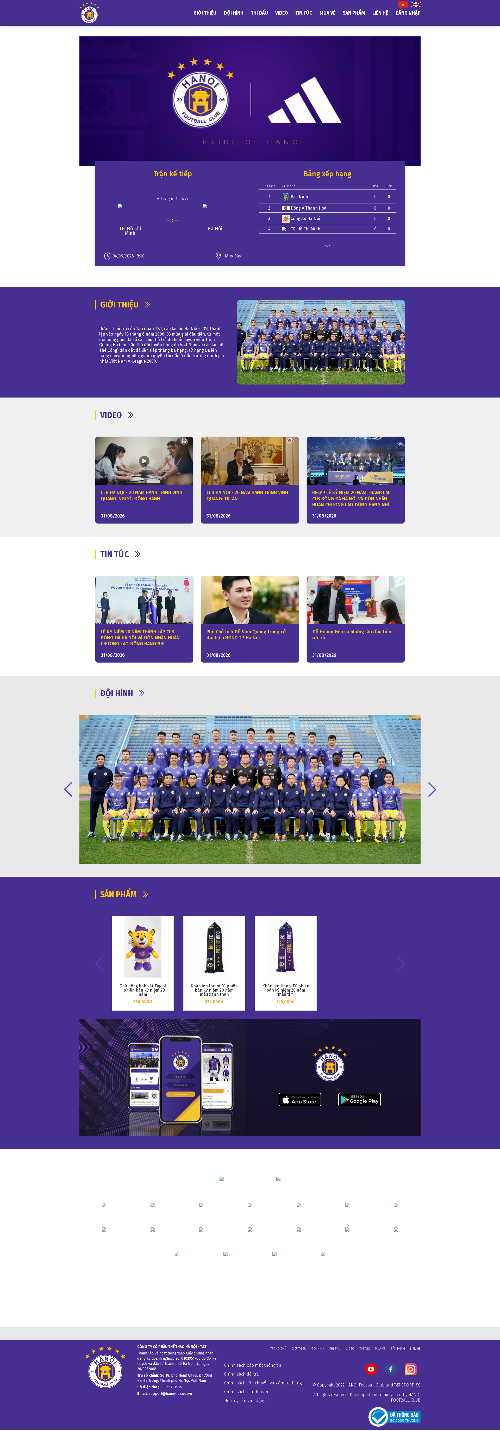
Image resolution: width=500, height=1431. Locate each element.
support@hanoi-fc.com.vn (170, 1393)
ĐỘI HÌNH (233, 13)
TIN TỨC (303, 13)
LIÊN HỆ (380, 13)
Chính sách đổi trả (241, 1374)
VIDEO (281, 13)
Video (350, 1348)
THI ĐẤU (259, 13)
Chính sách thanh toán (246, 1392)
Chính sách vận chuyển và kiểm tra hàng (263, 1383)
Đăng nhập (408, 13)
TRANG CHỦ (278, 1348)
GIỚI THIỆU (204, 13)
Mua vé (327, 13)
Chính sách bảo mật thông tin (252, 1365)
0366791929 (172, 1387)
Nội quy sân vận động (244, 1401)
